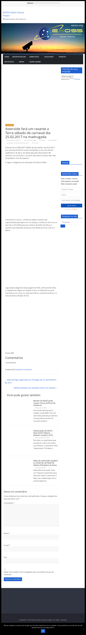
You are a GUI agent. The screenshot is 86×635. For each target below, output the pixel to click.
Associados (48, 57)
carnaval (15, 143)
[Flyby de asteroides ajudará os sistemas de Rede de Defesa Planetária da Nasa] (17, 460)
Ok (43, 631)
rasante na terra (24, 143)
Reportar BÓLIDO (19, 57)
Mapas (21, 62)
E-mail (7, 545)
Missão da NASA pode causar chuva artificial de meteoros (44, 402)
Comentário (9, 503)
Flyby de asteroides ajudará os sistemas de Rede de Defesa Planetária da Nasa (45, 462)
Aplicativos (9, 62)
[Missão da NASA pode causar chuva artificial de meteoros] (17, 400)
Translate (76, 79)
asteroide (9, 143)
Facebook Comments (23, 369)
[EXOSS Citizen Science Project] (43, 24)
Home (7, 57)
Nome (7, 533)
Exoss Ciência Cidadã (30, 140)
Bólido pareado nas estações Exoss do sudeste (36, 388)
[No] (83, 629)
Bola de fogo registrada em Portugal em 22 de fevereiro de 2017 (30, 381)
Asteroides (9, 125)
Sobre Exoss (34, 57)
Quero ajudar (35, 62)
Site (5, 557)
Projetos (62, 57)
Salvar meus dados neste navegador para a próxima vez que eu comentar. (29, 573)
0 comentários (52, 140)
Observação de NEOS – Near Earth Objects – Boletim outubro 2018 (43, 432)
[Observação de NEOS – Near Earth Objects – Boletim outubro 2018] (17, 430)
